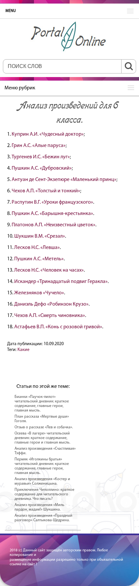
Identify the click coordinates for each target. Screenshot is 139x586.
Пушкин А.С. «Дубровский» (42, 168)
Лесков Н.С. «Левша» (37, 247)
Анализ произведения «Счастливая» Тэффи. (45, 451)
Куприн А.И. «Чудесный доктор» (48, 134)
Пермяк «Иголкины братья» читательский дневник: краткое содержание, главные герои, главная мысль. (42, 466)
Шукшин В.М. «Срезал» (39, 236)
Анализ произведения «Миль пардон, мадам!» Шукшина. (39, 507)
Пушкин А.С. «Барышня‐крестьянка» (52, 213)
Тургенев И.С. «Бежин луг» (41, 157)
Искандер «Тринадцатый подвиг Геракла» (61, 281)
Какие (23, 349)
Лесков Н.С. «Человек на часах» (49, 270)
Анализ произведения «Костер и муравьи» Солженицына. (42, 481)
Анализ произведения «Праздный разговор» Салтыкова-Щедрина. (43, 518)
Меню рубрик (20, 88)
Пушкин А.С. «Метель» (39, 259)
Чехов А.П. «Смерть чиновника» (49, 315)
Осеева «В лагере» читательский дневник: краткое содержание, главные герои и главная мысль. (42, 438)
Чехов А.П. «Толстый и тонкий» (46, 191)
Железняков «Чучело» (39, 293)
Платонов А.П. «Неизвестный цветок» (53, 225)
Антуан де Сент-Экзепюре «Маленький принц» (64, 179)
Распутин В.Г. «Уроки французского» (52, 202)
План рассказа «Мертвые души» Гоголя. (42, 419)
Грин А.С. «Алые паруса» (39, 145)
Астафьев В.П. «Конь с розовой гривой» (58, 327)
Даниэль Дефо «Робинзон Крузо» (51, 304)
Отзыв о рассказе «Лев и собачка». (44, 427)
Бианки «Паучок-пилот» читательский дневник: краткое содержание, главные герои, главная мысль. (42, 403)
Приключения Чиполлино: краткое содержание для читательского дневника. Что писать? (44, 494)
